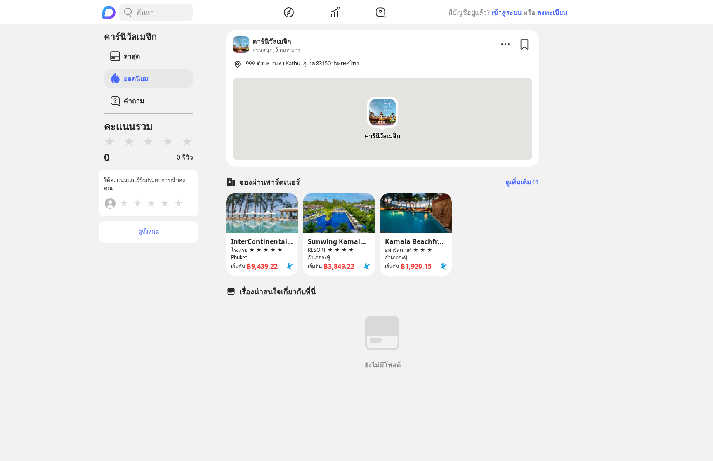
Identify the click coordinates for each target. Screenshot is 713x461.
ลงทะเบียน (552, 12)
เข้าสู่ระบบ (506, 12)
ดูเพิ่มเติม (518, 182)
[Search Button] (128, 12)
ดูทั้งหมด (149, 231)
